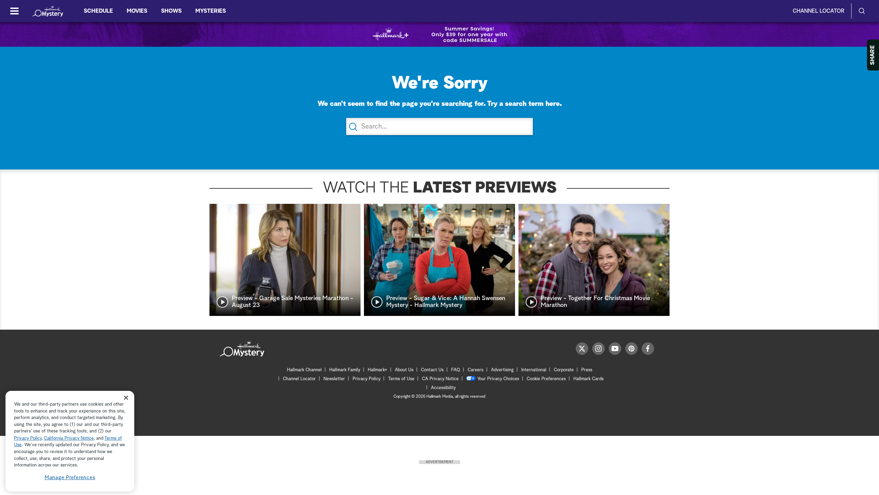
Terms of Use (401, 379)
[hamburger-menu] (14, 11)
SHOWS (171, 11)
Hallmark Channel (304, 370)
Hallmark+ (377, 370)
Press (586, 370)
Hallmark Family (344, 370)
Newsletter (334, 379)
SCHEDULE (98, 11)
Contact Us (432, 370)
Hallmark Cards (588, 379)
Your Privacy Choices (498, 379)
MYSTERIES (210, 11)
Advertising (502, 370)
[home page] (47, 11)
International (533, 370)
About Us (404, 370)
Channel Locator (818, 11)
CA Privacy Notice (440, 379)
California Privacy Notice (69, 438)
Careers (475, 370)
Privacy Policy (366, 379)
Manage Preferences (70, 477)
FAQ (455, 370)
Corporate (564, 370)
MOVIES (137, 11)
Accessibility (443, 388)
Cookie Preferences (546, 379)
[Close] (126, 398)
